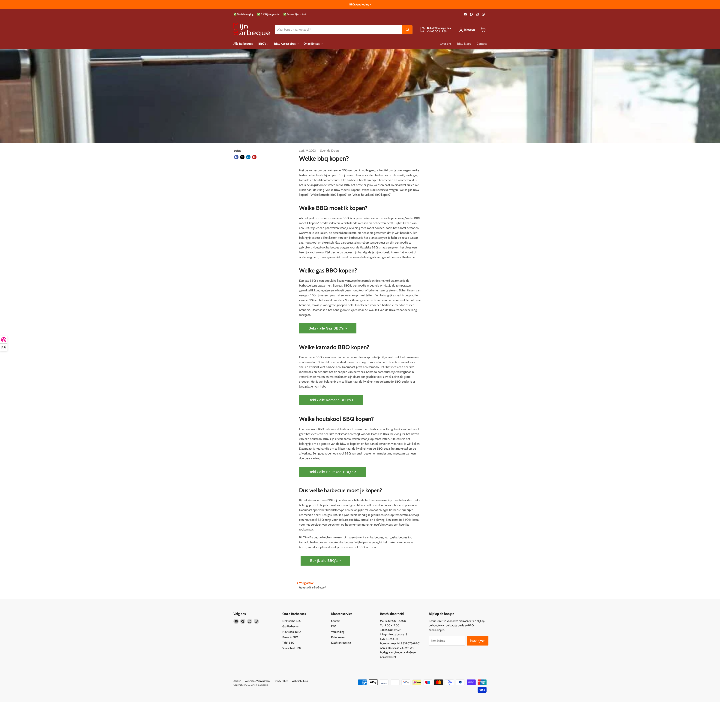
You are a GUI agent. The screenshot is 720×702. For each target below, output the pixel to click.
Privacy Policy (281, 680)
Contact (482, 43)
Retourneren (338, 637)
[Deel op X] (242, 157)
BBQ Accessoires (285, 43)
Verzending (337, 632)
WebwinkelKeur (300, 680)
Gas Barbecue (290, 626)
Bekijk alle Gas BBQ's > (328, 328)
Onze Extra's (312, 43)
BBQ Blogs (464, 43)
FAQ (333, 626)
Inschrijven (477, 641)
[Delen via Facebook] (236, 157)
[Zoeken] (407, 29)
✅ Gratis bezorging (243, 14)
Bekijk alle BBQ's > (325, 561)
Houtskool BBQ (291, 632)
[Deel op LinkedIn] (248, 157)
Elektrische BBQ (292, 621)
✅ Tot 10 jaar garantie (268, 14)
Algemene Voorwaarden (257, 680)
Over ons (446, 43)
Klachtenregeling (341, 642)
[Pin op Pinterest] (254, 157)
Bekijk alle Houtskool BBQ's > (332, 472)
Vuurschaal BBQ (291, 648)
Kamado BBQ (290, 637)
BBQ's (262, 43)
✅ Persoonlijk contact (294, 14)
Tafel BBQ (288, 642)
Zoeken (237, 680)
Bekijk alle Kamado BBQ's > (331, 400)
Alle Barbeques (243, 43)
